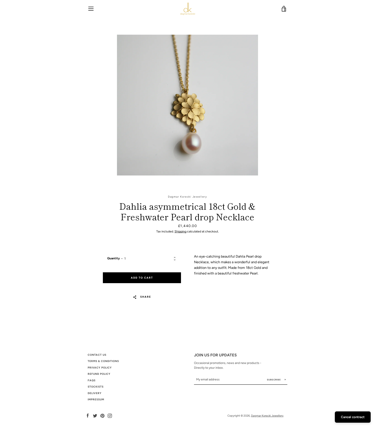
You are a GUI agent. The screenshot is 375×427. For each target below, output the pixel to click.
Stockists (96, 386)
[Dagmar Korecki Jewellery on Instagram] (110, 415)
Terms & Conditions (103, 361)
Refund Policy (99, 373)
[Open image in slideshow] (187, 105)
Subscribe (274, 379)
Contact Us (97, 354)
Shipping (180, 231)
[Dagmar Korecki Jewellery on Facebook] (88, 415)
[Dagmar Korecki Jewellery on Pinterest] (102, 415)
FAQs (91, 380)
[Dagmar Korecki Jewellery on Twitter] (95, 415)
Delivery (95, 393)
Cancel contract (353, 417)
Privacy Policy (100, 367)
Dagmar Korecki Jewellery (267, 415)
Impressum (96, 399)
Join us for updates (215, 355)
